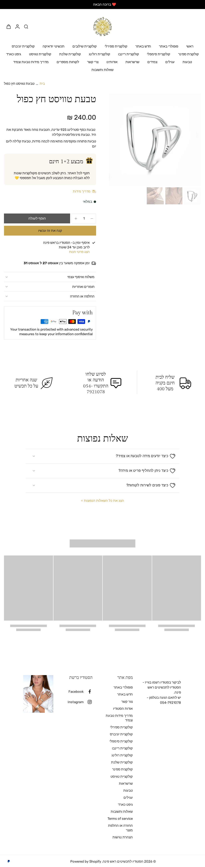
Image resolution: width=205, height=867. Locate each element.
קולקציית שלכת (70, 54)
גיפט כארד (13, 54)
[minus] (92, 219)
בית (42, 84)
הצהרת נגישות (123, 837)
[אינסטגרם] (88, 702)
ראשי (189, 46)
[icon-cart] (8, 26)
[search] (26, 26)
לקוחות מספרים (68, 62)
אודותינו (112, 62)
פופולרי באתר (168, 46)
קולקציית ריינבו (128, 54)
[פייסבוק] (88, 691)
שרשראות (132, 62)
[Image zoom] (155, 140)
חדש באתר (143, 46)
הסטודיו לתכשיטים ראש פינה (123, 861)
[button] (37, 218)
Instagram (76, 702)
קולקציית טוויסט (40, 54)
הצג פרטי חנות (79, 252)
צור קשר (127, 701)
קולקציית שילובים (84, 46)
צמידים (152, 62)
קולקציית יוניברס (23, 46)
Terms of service (120, 819)
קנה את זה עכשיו (50, 231)
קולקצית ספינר (188, 54)
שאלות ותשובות (102, 70)
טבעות (187, 62)
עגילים (170, 62)
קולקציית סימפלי (158, 54)
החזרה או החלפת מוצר (120, 828)
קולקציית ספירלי (116, 46)
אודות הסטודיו (123, 708)
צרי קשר (92, 62)
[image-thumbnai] (192, 195)
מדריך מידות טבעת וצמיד (31, 62)
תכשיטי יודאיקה (53, 46)
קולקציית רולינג (99, 54)
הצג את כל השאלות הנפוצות (104, 501)
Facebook (76, 692)
